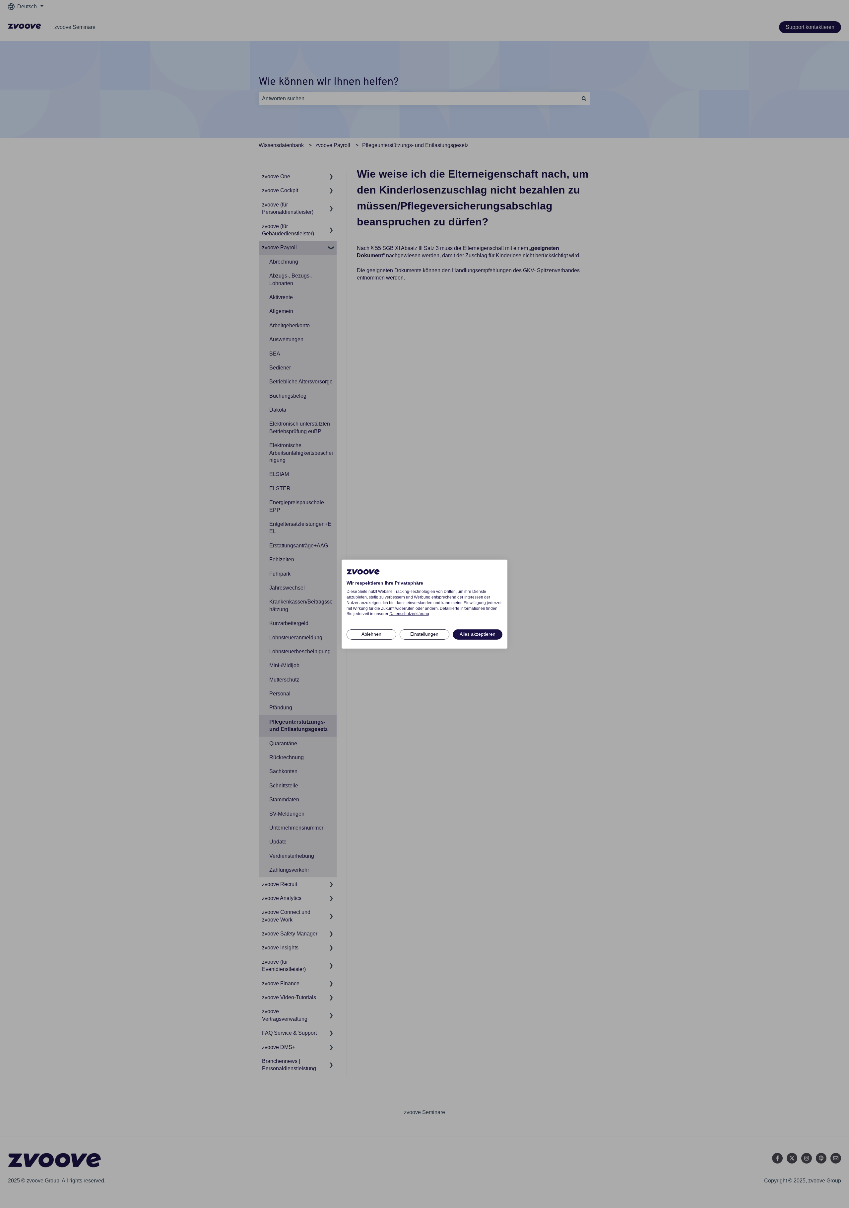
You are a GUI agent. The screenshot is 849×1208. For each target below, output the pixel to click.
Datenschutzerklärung (409, 613)
